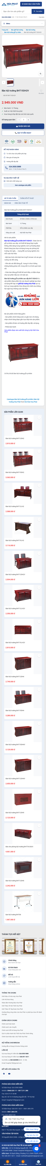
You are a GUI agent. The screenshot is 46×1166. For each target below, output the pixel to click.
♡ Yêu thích (41, 17)
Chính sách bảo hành (8, 1024)
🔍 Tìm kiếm (38, 11)
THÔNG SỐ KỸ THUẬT (27, 198)
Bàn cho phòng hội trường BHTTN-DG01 (19, 847)
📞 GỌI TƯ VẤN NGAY (23, 133)
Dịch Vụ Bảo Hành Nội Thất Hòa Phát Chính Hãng (17, 1033)
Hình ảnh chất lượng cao (14, 181)
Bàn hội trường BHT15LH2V (15, 642)
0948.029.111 (12, 1090)
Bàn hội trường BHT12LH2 (15, 506)
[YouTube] (9, 1074)
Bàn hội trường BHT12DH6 (15, 881)
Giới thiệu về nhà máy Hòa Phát (12, 996)
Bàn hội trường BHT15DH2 (15, 472)
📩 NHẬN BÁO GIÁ (23, 126)
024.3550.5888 (15, 166)
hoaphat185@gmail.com (14, 1063)
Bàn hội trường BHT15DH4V (15, 744)
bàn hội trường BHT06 (13, 914)
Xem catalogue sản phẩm (23, 185)
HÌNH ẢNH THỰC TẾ (21, 203)
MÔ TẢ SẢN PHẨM (10, 198)
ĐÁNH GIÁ (7, 203)
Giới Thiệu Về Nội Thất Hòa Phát (12, 1006)
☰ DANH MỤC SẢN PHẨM (31, 4)
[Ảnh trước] (3, 82)
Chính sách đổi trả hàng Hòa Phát (12, 1030)
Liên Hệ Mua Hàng (7, 999)
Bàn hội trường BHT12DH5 (15, 812)
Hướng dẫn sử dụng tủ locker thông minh (15, 1046)
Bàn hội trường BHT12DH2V (15, 574)
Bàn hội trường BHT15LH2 (15, 540)
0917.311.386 (23, 1090)
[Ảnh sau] (42, 82)
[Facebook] (4, 1074)
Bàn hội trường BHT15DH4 (15, 710)
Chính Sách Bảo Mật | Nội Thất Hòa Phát (14, 1037)
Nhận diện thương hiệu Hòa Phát (12, 1003)
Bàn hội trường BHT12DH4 (15, 676)
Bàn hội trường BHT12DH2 (15, 438)
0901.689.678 (12, 1112)
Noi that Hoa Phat (31, 402)
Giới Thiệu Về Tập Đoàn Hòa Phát (12, 1009)
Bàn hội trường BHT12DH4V (15, 778)
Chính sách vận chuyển (9, 1027)
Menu (8, 23)
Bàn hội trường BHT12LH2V (15, 608)
